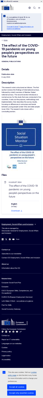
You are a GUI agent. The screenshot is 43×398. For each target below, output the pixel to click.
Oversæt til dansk (12, 26)
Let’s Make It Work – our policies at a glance (17, 301)
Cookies (5, 348)
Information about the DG (11, 268)
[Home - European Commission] (8, 7)
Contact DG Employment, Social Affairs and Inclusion (21, 258)
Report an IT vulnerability (11, 339)
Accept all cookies (16, 387)
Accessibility (6, 360)
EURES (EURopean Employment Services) (17, 297)
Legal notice (6, 356)
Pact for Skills (7, 305)
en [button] (29, 8)
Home (6, 40)
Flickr (18, 239)
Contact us (6, 335)
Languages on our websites (12, 344)
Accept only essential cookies (21, 393)
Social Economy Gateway (11, 309)
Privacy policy (7, 352)
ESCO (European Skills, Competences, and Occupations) (17, 292)
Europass (5, 287)
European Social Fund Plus (11, 283)
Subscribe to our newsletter (11, 254)
